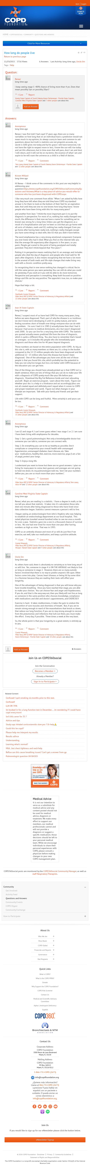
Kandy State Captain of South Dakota (29, 98)
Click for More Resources (39, 43)
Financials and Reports (42, 950)
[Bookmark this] (81, 52)
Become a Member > (45, 671)
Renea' (18, 79)
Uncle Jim (80, 61)
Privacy (49, 1154)
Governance (42, 955)
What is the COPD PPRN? (45, 978)
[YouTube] (55, 1106)
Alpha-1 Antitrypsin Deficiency (45, 1005)
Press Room (42, 941)
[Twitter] (40, 1106)
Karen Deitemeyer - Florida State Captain (58, 98)
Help (12, 65)
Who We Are (42, 936)
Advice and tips (13, 720)
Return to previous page (15, 56)
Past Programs (43, 959)
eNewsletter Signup (45, 1139)
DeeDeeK (18, 294)
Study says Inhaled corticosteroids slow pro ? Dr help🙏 (31, 724)
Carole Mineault (29, 294)
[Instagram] (50, 1106)
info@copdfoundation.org (45, 1098)
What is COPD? (45, 974)
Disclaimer (40, 1154)
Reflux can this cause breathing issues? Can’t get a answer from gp (36, 752)
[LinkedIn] (45, 1106)
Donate (80, 11)
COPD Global (42, 945)
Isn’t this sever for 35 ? (16, 716)
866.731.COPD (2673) (49, 1085)
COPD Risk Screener (45, 990)
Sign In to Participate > (45, 681)
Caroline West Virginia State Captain (28, 100)
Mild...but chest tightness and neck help (24, 748)
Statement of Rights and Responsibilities (44, 1157)
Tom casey (19, 164)
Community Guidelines (63, 1154)
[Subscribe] (84, 52)
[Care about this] (78, 52)
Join (77, 4)
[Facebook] (34, 1106)
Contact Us (45, 995)
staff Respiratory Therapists (44, 874)
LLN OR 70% (11, 705)
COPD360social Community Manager (59, 871)
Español (45, 1010)
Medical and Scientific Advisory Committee (45, 1000)
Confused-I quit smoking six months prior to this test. (30, 698)
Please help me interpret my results (22, 732)
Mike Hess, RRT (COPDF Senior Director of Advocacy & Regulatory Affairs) (42, 296)
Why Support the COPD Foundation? (45, 986)
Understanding (12, 740)
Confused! (10, 702)
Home (5, 34)
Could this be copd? (15, 728)
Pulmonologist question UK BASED (22, 756)
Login (83, 4)
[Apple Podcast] (42, 1111)
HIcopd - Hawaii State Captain (26, 548)
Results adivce (12, 736)
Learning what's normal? (17, 744)
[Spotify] (48, 1111)
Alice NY (18, 484)
